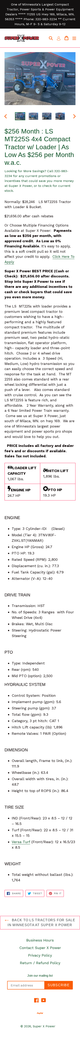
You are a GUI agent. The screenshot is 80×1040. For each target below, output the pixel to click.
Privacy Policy (40, 955)
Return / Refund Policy (40, 963)
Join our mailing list (40, 975)
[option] (20, 116)
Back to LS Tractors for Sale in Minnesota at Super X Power (41, 922)
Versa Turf (21, 842)
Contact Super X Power (40, 948)
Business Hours (40, 940)
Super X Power (44, 1026)
